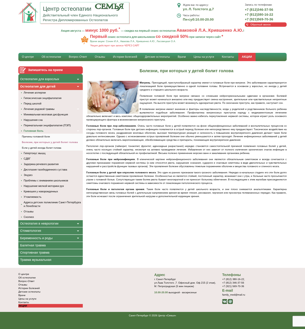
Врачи (182, 56)
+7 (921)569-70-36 (259, 19)
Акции (247, 56)
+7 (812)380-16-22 (259, 14)
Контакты (228, 56)
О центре (28, 56)
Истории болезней (125, 56)
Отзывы (100, 56)
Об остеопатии (51, 56)
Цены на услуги (204, 56)
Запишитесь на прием (45, 70)
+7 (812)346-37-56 (259, 9)
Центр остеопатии (68, 8)
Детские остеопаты (157, 56)
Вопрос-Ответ (78, 56)
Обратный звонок (260, 24)
